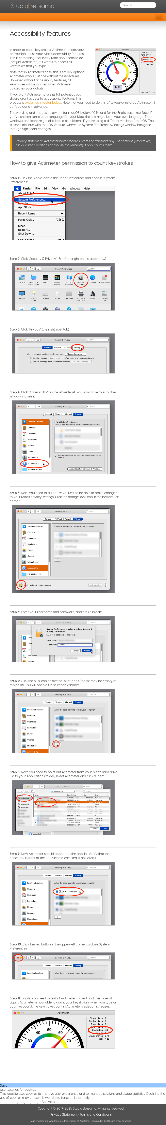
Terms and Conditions (96, 1114)
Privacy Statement (64, 1114)
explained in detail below (43, 102)
